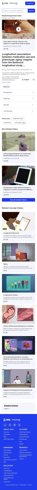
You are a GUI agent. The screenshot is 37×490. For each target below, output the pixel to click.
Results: (6, 105)
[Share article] (33, 79)
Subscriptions (8, 452)
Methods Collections (25, 452)
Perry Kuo (14, 69)
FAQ (20, 441)
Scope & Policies (24, 437)
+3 (31, 69)
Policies (30, 484)
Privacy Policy (23, 484)
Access (6, 455)
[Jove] (5, 3)
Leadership (7, 434)
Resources (7, 457)
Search (31, 10)
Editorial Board (23, 434)
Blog (5, 437)
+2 (27, 74)
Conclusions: (8, 111)
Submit (21, 444)
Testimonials (7, 450)
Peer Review (23, 439)
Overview (6, 432)
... (24, 65)
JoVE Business (8, 470)
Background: (8, 92)
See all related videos (18, 200)
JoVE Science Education (10, 473)
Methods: (7, 98)
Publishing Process (24, 432)
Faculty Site (7, 482)
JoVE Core (7, 468)
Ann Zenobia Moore (24, 69)
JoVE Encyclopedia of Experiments (25, 455)
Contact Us (30, 3)
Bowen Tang (5, 69)
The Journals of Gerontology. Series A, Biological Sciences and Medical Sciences (10, 78)
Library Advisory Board (10, 459)
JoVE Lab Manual (8, 475)
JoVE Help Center (9, 439)
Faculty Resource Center (9, 478)
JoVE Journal (23, 450)
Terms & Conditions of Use (11, 484)
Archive (21, 459)
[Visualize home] (13, 3)
